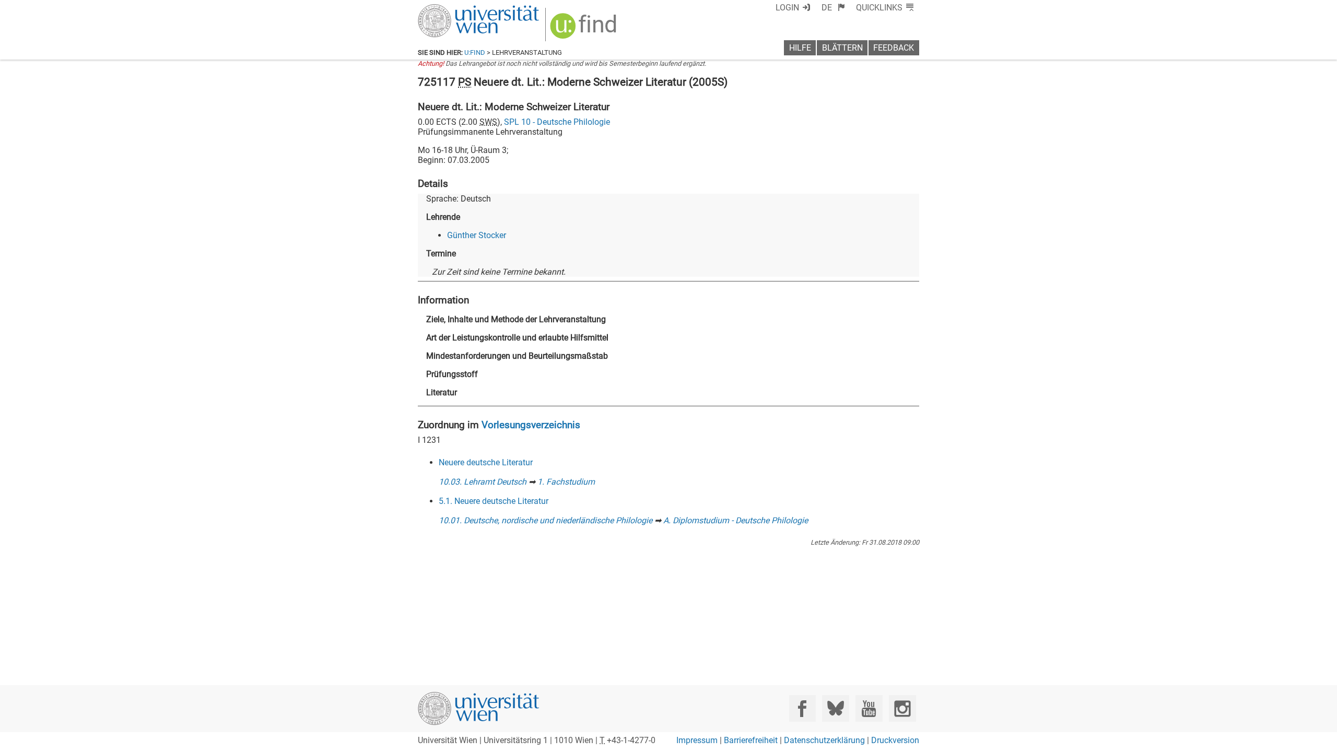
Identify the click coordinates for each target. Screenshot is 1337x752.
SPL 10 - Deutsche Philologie (557, 122)
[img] (585, 29)
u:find (474, 52)
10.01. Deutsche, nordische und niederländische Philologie (545, 520)
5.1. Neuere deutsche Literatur (493, 501)
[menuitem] (833, 7)
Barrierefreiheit (751, 740)
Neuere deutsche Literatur (486, 462)
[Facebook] (802, 708)
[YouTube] (868, 708)
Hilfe (800, 48)
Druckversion (895, 740)
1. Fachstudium (566, 482)
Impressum (697, 740)
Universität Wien (454, 9)
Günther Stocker (476, 235)
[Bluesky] (835, 708)
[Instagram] (902, 708)
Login (787, 8)
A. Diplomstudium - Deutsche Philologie (735, 520)
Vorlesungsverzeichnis (531, 425)
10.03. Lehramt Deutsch (482, 482)
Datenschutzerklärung (824, 740)
